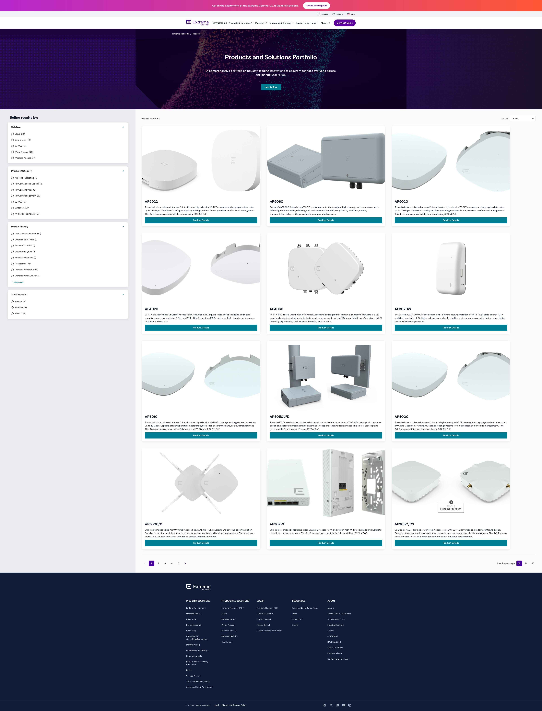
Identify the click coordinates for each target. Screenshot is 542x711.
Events (295, 625)
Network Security (230, 636)
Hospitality (191, 630)
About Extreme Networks (339, 613)
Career (330, 630)
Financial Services (194, 613)
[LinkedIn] (337, 706)
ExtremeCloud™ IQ (265, 613)
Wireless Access (229, 630)
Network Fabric (229, 619)
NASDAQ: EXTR (334, 642)
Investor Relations (335, 625)
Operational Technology (197, 650)
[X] (331, 706)
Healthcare (191, 619)
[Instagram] (349, 706)
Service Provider (193, 676)
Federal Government (195, 608)
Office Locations (335, 647)
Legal (216, 705)
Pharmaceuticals (194, 656)
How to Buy (273, 87)
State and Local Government (199, 687)
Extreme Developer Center (269, 630)
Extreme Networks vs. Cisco (305, 608)
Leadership (332, 636)
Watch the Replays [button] (316, 5)
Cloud (224, 613)
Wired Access (228, 625)
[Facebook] (325, 706)
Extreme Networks (180, 33)
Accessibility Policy (336, 619)
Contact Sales (345, 22)
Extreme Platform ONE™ (233, 608)
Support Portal (264, 619)
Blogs (294, 613)
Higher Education (194, 625)
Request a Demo (335, 653)
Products (196, 33)
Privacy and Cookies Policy (233, 705)
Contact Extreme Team (338, 659)
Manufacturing (193, 644)
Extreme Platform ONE (267, 608)
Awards (330, 608)
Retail (188, 670)
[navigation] (271, 23)
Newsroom (297, 619)
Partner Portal (263, 625)
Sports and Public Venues (198, 681)
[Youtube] (343, 706)
